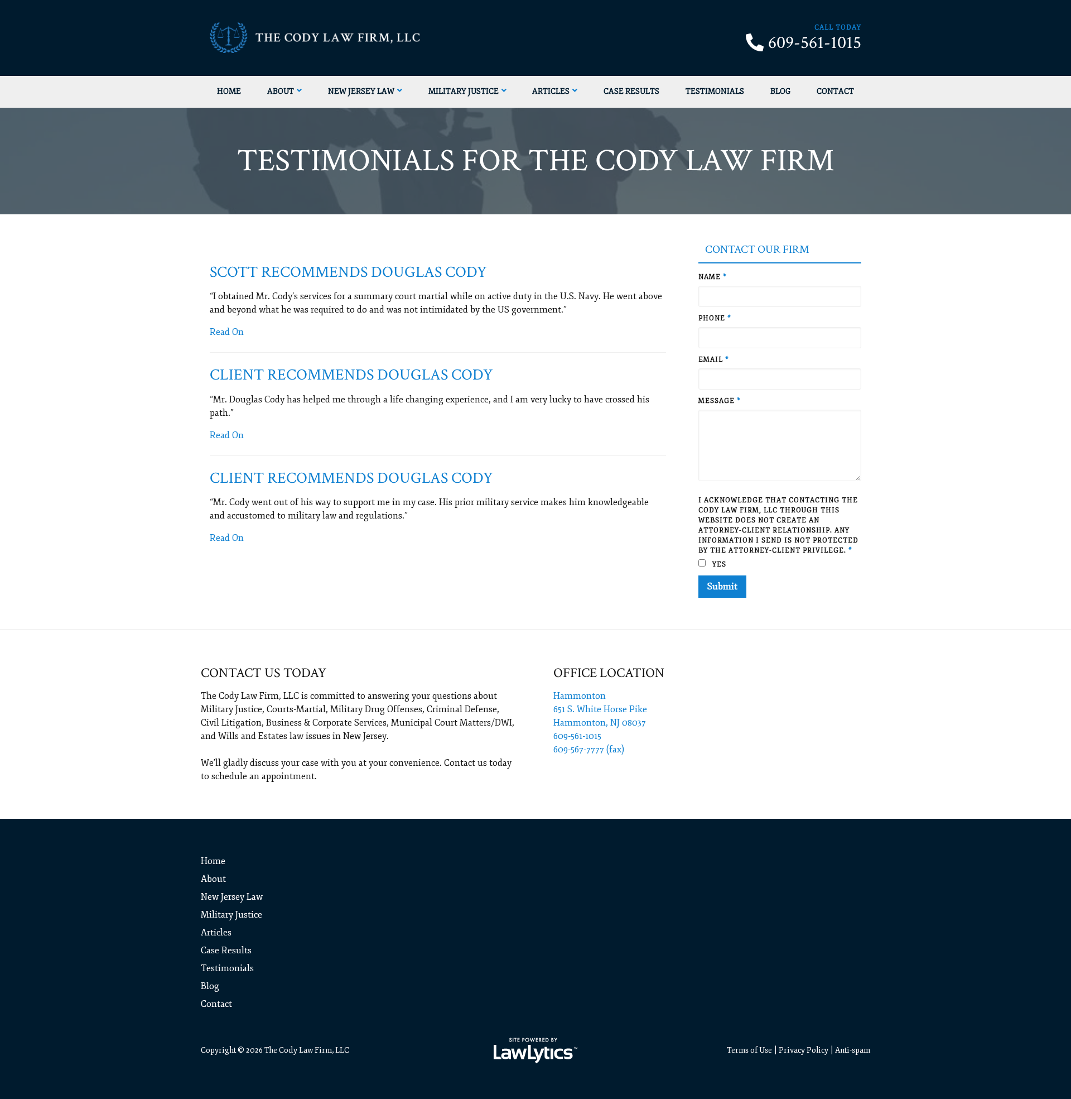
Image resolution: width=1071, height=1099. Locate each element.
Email (713, 360)
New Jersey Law (361, 91)
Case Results (631, 91)
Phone (714, 318)
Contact (835, 91)
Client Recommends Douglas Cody (351, 374)
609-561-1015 (814, 43)
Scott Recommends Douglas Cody (348, 272)
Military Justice (463, 91)
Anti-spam (852, 1050)
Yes (718, 564)
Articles (551, 91)
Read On (227, 332)
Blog (780, 91)
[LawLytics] (535, 1050)
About (280, 91)
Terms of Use (749, 1050)
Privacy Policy (803, 1050)
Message (719, 401)
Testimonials (715, 91)
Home (229, 91)
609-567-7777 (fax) (588, 749)
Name (712, 277)
